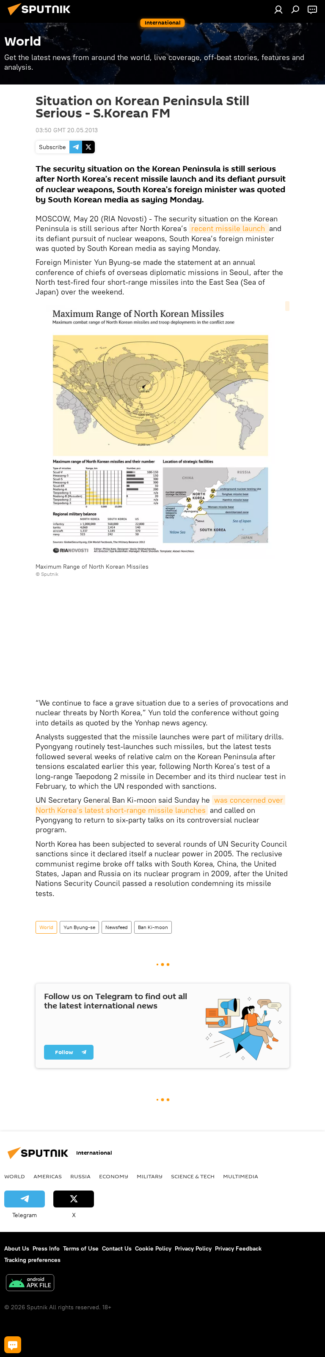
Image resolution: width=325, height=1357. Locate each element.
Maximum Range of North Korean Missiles (92, 566)
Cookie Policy (153, 1248)
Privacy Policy (193, 1248)
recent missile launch (229, 228)
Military (149, 1176)
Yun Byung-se (79, 927)
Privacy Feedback (238, 1248)
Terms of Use (81, 1248)
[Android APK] (30, 1283)
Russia (80, 1176)
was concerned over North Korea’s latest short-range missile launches (160, 805)
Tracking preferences (32, 1260)
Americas (47, 1176)
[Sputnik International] (41, 16)
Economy (113, 1176)
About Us (16, 1248)
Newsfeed (116, 927)
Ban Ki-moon (153, 927)
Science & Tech (193, 1176)
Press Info (46, 1248)
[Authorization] (278, 9)
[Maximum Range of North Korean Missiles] (162, 432)
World (46, 927)
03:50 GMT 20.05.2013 (67, 130)
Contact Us (117, 1248)
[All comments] (12, 1344)
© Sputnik (47, 574)
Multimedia (240, 1176)
